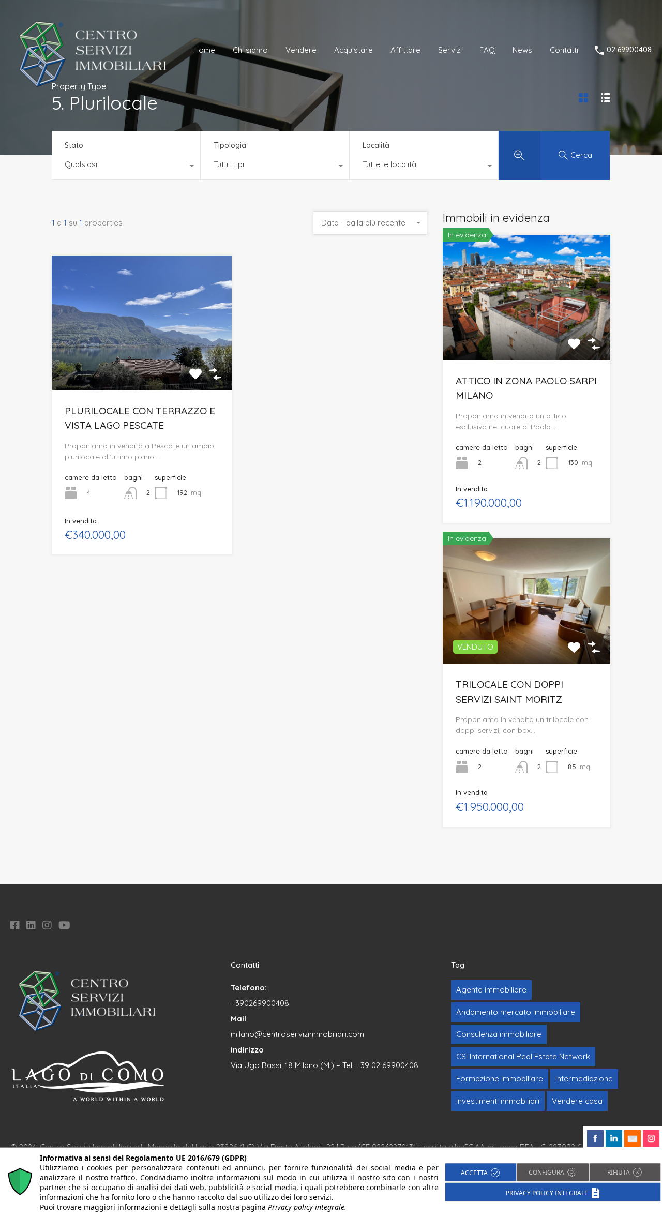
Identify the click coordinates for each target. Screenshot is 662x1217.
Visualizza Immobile (526, 335)
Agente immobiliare (491, 990)
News (522, 50)
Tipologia (230, 145)
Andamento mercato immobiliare (515, 1012)
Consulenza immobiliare (498, 1034)
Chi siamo (250, 50)
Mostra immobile (142, 363)
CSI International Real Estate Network (523, 1056)
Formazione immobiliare (499, 1079)
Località (376, 145)
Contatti (564, 50)
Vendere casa (577, 1101)
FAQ (487, 50)
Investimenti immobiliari (497, 1101)
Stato (74, 145)
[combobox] (126, 167)
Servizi (450, 50)
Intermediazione (584, 1079)
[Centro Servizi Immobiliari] (93, 85)
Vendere (301, 50)
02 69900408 (629, 50)
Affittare (405, 50)
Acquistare (353, 50)
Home (204, 50)
